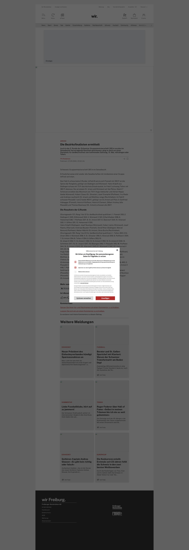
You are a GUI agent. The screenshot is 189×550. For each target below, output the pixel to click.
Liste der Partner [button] (84, 283)
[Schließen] (117, 250)
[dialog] (94, 275)
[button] (94, 271)
